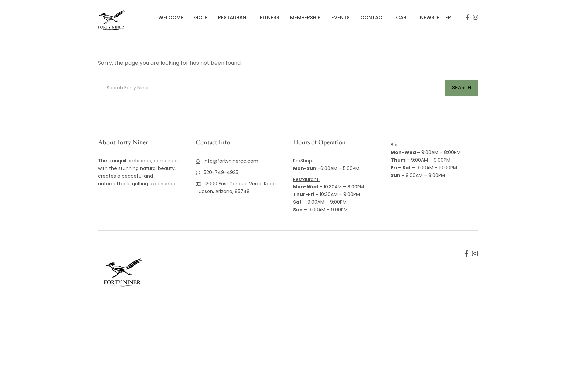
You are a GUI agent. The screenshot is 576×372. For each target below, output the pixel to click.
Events (340, 17)
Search (461, 88)
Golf (200, 17)
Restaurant (233, 17)
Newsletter (435, 17)
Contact (372, 17)
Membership (305, 17)
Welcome (170, 17)
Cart (402, 17)
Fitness (269, 17)
